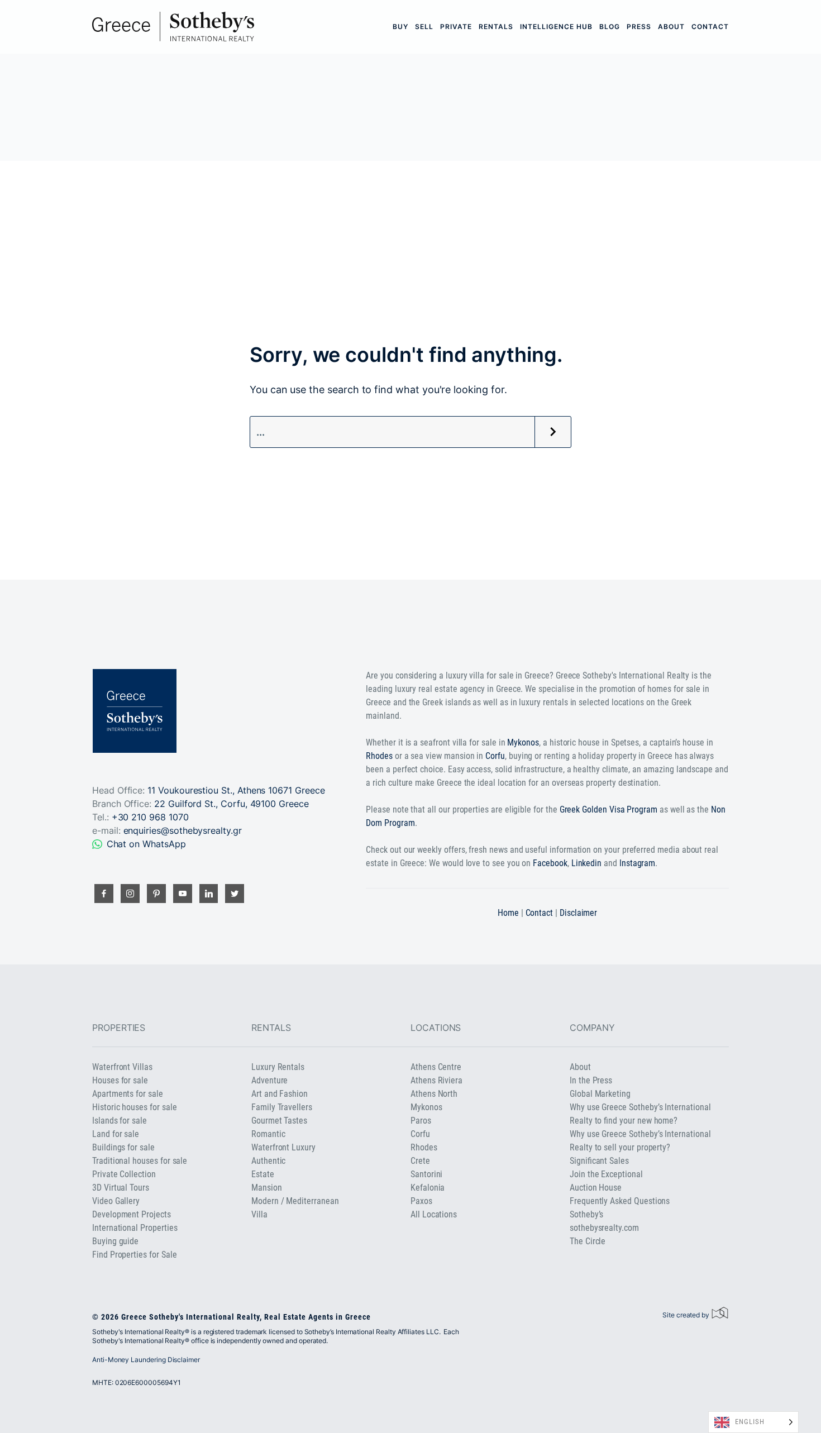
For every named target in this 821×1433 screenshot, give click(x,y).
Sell (424, 26)
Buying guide (115, 1241)
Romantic (268, 1134)
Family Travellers (281, 1107)
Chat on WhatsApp (146, 843)
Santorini (426, 1174)
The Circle (587, 1241)
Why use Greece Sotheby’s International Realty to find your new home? (640, 1114)
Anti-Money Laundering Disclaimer (146, 1359)
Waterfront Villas (122, 1067)
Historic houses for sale (134, 1107)
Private (456, 26)
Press (639, 26)
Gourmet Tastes (279, 1120)
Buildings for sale (123, 1147)
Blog (609, 26)
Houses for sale (120, 1080)
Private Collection (124, 1174)
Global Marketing (600, 1093)
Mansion (266, 1187)
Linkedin (586, 863)
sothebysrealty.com (604, 1227)
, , (231, 803)
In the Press (591, 1080)
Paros (420, 1120)
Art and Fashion (279, 1093)
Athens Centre (435, 1067)
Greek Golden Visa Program (608, 809)
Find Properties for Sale (134, 1254)
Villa (259, 1214)
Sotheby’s (586, 1214)
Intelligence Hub (556, 26)
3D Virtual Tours (120, 1187)
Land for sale (115, 1134)
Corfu (495, 756)
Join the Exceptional (606, 1174)
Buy (400, 26)
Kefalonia (427, 1187)
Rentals (496, 26)
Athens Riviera (436, 1080)
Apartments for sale (127, 1093)
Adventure (269, 1080)
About (671, 26)
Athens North (433, 1093)
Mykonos (523, 742)
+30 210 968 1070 (150, 817)
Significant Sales (599, 1160)
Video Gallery (116, 1201)
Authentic (268, 1160)
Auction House (596, 1187)
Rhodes (379, 756)
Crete (420, 1160)
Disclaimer (578, 912)
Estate (262, 1174)
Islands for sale (119, 1120)
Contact (710, 26)
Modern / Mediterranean (295, 1201)
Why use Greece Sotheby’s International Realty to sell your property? (640, 1141)
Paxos (421, 1201)
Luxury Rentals (277, 1067)
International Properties (134, 1227)
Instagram (637, 863)
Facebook (550, 863)
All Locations (433, 1214)
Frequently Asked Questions (620, 1201)
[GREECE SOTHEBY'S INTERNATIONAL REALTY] (173, 26)
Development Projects (131, 1214)
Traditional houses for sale (139, 1160)
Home (508, 912)
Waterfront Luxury (283, 1147)
